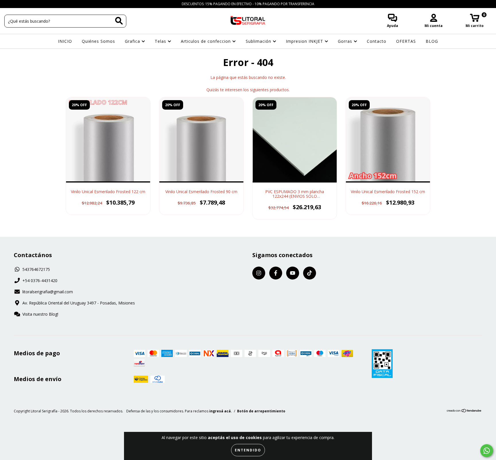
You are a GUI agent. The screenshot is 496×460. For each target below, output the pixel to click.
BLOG (432, 41)
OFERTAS (406, 41)
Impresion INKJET (305, 41)
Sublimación (259, 41)
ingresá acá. (220, 411)
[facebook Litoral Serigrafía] (17, 4)
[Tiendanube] (464, 411)
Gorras (346, 41)
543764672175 (36, 269)
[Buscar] (119, 21)
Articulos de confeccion (206, 41)
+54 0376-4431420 (39, 280)
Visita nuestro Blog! (40, 314)
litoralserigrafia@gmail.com (47, 291)
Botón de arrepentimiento (261, 411)
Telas (161, 41)
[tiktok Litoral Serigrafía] (34, 4)
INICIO (65, 41)
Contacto (376, 41)
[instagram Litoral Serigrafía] (8, 4)
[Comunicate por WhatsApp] (486, 450)
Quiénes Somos (98, 41)
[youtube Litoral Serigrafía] (26, 4)
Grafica (133, 41)
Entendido (248, 450)
